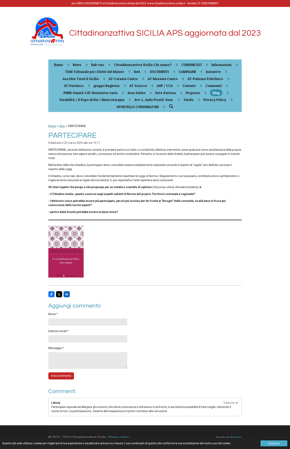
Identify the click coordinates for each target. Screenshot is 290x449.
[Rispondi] (237, 402)
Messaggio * (56, 348)
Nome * (53, 314)
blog (62, 126)
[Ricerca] (171, 106)
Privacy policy (119, 437)
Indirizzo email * (58, 331)
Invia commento (61, 375)
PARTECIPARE (77, 126)
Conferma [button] (274, 443)
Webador (236, 437)
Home (52, 126)
